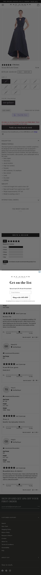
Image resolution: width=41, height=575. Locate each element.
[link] (20, 299)
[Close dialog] (39, 272)
